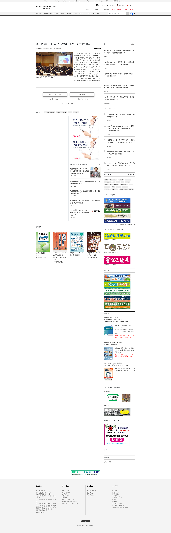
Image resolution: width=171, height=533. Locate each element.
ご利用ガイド (97, 9)
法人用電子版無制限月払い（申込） (46, 503)
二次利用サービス (66, 1)
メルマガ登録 (106, 9)
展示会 (108, 1)
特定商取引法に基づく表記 (69, 501)
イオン (118, 186)
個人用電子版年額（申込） (43, 494)
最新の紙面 (122, 5)
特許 (113, 186)
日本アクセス (113, 179)
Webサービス (116, 492)
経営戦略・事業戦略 (49, 112)
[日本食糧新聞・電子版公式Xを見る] (135, 13)
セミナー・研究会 (98, 1)
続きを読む (82, 94)
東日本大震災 (124, 184)
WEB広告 (56, 1)
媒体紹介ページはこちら (111, 239)
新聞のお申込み (129, 9)
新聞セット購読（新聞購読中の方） (46, 507)
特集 (62, 13)
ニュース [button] (38, 13)
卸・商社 (46, 48)
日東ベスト (128, 179)
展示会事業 (90, 494)
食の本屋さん (86, 1)
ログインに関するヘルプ (69, 103)
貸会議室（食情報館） (118, 505)
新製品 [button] (69, 13)
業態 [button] (57, 13)
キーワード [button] (77, 13)
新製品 (106, 179)
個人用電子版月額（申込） (43, 492)
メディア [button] (87, 13)
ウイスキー (107, 186)
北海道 (64, 112)
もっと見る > (132, 44)
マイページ (86, 521)
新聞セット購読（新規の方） (44, 509)
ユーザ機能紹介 (66, 492)
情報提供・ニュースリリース (70, 503)
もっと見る (96, 13)
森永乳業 (121, 179)
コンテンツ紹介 (66, 490)
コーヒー (107, 189)
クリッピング (112, 5)
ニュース (39, 48)
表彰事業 (114, 501)
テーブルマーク (108, 184)
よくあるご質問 (88, 9)
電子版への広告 (91, 490)
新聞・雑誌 (77, 1)
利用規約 (64, 497)
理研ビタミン (114, 189)
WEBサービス (47, 1)
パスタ (131, 184)
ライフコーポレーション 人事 (126, 189)
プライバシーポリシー (68, 499)
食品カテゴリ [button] (48, 13)
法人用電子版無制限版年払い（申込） (47, 505)
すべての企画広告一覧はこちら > (125, 224)
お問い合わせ (40, 512)
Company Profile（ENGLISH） (121, 507)
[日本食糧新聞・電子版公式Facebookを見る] (131, 13)
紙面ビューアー (102, 5)
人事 (118, 182)
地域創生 (59, 112)
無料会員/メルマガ (41, 511)
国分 (70, 112)
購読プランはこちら (55, 94)
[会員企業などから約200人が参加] (54, 63)
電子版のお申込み (116, 9)
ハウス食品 (125, 186)
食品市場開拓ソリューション (120, 1)
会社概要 (114, 490)
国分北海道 (75, 112)
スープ (127, 182)
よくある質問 (65, 496)
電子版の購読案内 (41, 490)
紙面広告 (89, 492)
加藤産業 (116, 184)
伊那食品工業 (108, 182)
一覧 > (99, 164)
